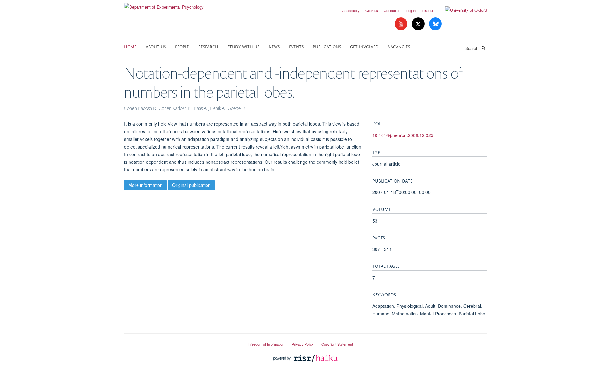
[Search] (483, 47)
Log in (411, 10)
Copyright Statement (337, 344)
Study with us (243, 46)
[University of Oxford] (461, 10)
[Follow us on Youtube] (402, 24)
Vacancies (399, 46)
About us (156, 46)
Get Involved (364, 46)
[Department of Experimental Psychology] (164, 5)
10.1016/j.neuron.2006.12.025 (402, 135)
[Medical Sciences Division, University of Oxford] (181, 341)
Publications (327, 46)
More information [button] (145, 185)
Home (130, 46)
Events (296, 46)
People (182, 46)
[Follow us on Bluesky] (435, 24)
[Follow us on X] (419, 24)
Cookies (371, 10)
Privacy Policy (303, 344)
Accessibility (350, 10)
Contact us (392, 10)
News (274, 46)
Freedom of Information (266, 344)
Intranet (427, 10)
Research (208, 46)
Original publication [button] (191, 185)
